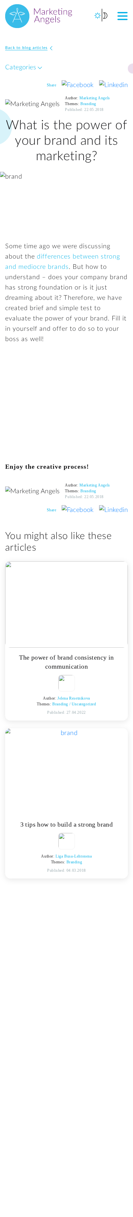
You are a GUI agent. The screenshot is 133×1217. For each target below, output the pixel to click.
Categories (21, 67)
